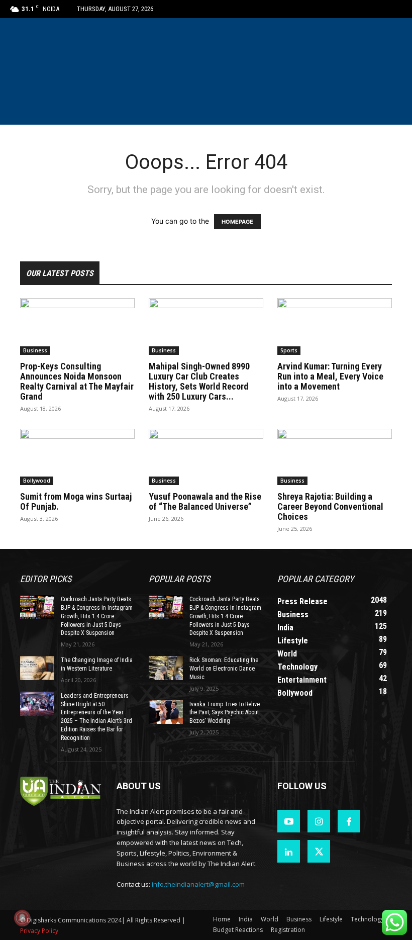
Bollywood (36, 480)
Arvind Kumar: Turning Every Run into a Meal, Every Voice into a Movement (330, 376)
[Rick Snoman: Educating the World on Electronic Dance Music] (166, 668)
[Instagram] (318, 821)
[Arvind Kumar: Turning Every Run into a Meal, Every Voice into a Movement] (334, 326)
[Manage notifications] (22, 918)
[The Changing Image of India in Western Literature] (37, 668)
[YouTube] (288, 821)
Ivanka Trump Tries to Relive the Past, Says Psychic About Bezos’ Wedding (224, 713)
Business (35, 350)
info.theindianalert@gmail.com (198, 884)
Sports (288, 350)
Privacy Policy (39, 930)
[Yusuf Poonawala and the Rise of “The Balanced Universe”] (206, 457)
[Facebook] (349, 821)
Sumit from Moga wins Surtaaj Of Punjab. (76, 501)
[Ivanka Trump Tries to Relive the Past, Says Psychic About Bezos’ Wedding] (166, 712)
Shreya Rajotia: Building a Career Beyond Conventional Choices (330, 506)
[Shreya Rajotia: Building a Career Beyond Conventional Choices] (334, 457)
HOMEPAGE (237, 221)
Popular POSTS (179, 579)
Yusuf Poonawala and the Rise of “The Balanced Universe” (205, 501)
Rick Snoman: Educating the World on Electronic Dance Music (223, 668)
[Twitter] (318, 851)
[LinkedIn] (288, 851)
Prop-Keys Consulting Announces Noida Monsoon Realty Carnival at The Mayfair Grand (77, 381)
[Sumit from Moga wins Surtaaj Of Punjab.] (77, 457)
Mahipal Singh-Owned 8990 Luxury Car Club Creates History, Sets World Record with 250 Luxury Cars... (199, 381)
